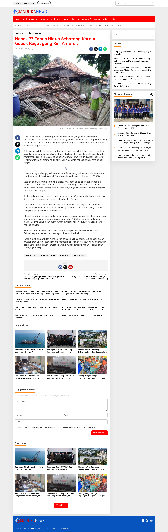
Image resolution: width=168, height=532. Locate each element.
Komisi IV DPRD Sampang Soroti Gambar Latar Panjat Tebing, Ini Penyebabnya (135, 141)
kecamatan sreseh (47, 255)
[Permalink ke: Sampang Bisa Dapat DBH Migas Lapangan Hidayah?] (30, 339)
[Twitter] (65, 267)
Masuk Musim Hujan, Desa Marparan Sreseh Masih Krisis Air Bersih (37, 300)
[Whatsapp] (105, 49)
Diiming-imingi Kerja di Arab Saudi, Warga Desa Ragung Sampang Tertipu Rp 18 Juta (44, 276)
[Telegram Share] (100, 49)
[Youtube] (70, 267)
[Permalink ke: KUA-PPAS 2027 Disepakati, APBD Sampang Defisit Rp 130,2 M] (61, 365)
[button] (152, 3)
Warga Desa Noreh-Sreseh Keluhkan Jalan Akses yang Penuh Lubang (89, 276)
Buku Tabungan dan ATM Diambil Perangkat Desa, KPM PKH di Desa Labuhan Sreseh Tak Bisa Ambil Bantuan (84, 308)
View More (61, 505)
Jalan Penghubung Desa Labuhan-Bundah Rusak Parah (36, 308)
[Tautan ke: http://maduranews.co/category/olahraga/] (151, 94)
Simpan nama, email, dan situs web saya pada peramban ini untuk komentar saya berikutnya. (56, 427)
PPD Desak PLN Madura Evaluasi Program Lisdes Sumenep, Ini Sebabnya (29, 377)
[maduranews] (30, 11)
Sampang (24, 50)
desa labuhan (30, 255)
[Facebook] (60, 267)
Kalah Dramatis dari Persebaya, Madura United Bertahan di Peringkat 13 (135, 156)
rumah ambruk (79, 255)
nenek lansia (64, 255)
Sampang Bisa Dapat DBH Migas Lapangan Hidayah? (29, 351)
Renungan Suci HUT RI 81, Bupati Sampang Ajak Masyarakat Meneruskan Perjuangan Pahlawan (61, 351)
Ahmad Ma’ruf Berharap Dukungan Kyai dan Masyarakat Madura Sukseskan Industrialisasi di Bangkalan (92, 351)
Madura (18, 50)
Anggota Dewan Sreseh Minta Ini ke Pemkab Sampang (34, 316)
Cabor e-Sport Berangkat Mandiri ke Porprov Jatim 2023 (133, 126)
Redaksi (46, 528)
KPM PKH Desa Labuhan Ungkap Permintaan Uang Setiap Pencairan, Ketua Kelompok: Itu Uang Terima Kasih (37, 292)
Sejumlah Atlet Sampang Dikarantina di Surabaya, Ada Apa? (134, 134)
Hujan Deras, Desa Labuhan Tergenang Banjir (82, 315)
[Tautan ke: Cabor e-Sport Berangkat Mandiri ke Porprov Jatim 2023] (133, 110)
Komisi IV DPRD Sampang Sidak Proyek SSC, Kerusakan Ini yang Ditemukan (134, 149)
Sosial (31, 50)
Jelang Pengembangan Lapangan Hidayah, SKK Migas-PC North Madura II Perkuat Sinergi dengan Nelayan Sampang (92, 377)
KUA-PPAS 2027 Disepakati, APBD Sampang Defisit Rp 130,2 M (60, 377)
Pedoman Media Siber (61, 528)
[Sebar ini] (91, 49)
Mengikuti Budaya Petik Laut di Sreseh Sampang (83, 299)
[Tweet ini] (96, 49)
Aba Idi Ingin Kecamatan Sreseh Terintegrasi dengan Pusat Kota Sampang (81, 292)
